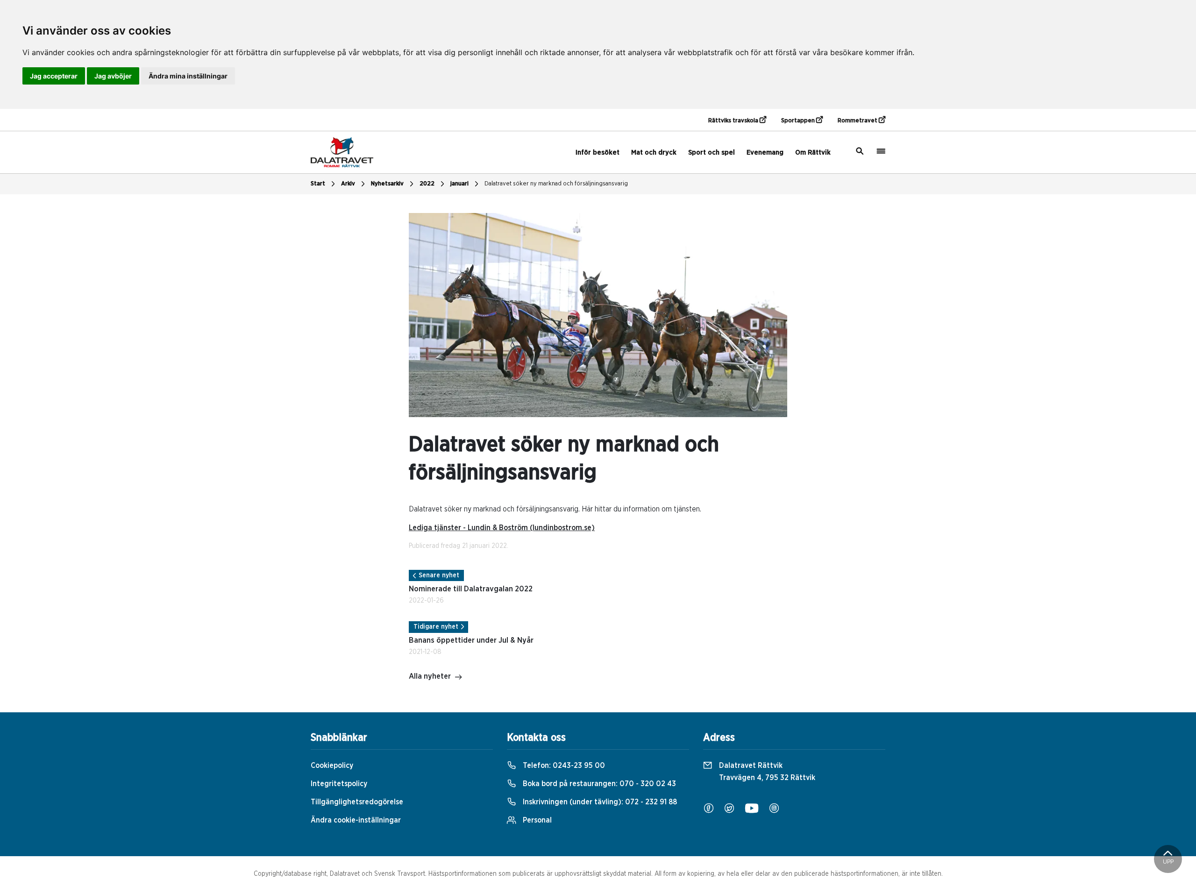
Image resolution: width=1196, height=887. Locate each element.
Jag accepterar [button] (54, 76)
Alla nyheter (430, 676)
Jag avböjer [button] (113, 76)
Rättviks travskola (734, 121)
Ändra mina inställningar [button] (188, 76)
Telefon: (563, 765)
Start (318, 184)
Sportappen (798, 121)
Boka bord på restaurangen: (598, 784)
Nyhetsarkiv (387, 184)
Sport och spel (711, 152)
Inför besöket (597, 152)
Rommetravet (858, 121)
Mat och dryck (653, 152)
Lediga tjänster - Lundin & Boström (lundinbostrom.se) (502, 528)
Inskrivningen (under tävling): (599, 802)
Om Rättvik (813, 152)
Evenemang (765, 152)
